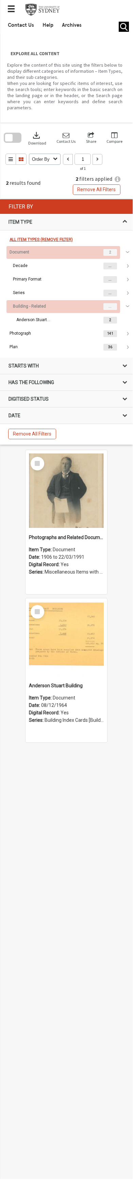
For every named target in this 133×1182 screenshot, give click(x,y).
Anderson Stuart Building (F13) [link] (33, 319)
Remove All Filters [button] (96, 189)
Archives (72, 25)
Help (48, 25)
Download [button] (37, 138)
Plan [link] (14, 346)
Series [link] (19, 292)
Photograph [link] (20, 333)
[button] (66, 138)
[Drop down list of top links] (13, 9)
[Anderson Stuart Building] (66, 639)
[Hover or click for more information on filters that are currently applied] (117, 179)
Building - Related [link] (29, 306)
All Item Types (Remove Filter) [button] (41, 239)
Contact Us (21, 25)
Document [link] (19, 252)
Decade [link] (20, 265)
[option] (66, 286)
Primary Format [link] (27, 279)
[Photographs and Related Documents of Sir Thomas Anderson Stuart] (66, 490)
